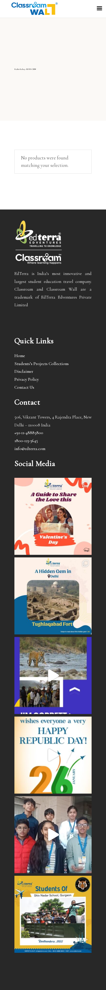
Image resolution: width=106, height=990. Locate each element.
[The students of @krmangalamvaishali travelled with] (53, 675)
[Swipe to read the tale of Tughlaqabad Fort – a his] (53, 595)
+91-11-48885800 (28, 432)
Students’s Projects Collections (41, 363)
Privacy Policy (26, 379)
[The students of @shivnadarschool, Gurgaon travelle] (53, 914)
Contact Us (24, 387)
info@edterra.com (29, 448)
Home (19, 355)
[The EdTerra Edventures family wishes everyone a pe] (53, 755)
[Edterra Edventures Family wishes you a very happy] (53, 516)
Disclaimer (23, 371)
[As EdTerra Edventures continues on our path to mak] (53, 834)
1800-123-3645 (26, 440)
